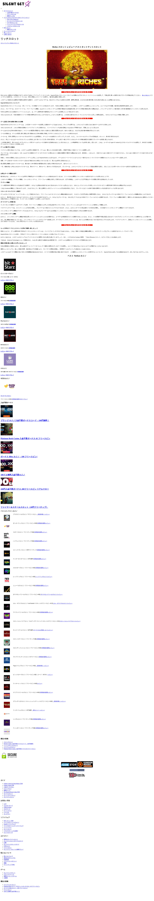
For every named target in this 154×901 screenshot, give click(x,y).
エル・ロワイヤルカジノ (60, 603)
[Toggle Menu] (1, 8)
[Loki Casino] (10, 365)
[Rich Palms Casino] (7, 716)
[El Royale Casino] (7, 609)
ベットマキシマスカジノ (11, 745)
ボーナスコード (8, 11)
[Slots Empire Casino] (7, 627)
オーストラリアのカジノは (14, 21)
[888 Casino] (10, 294)
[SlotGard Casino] (7, 645)
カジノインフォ (5, 43)
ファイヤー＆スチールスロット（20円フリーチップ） (24, 507)
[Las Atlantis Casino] (7, 663)
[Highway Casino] (7, 547)
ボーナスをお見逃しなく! (40, 630)
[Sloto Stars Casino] (7, 574)
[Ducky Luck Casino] (10, 392)
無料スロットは (11, 29)
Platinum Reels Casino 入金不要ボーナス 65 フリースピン (25, 438)
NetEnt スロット (14, 43)
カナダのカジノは (12, 22)
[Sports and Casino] (7, 538)
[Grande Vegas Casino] (7, 707)
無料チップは (11, 16)
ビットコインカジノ (9, 31)
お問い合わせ (8, 34)
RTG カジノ (7, 27)
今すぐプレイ (10, 280)
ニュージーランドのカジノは (15, 24)
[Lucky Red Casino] (7, 689)
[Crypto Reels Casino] (7, 698)
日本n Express (7, 807)
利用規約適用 (12, 300)
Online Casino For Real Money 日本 (13, 783)
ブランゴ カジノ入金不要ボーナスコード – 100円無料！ (25, 420)
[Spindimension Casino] (7, 654)
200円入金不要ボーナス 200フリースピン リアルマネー (25, 489)
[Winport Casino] (7, 734)
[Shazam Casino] (7, 725)
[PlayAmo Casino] (10, 317)
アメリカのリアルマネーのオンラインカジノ (17, 17)
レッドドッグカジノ (41, 576)
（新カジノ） (36, 710)
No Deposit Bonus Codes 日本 (12, 792)
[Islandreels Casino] (7, 618)
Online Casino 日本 (9, 785)
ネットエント (146, 95)
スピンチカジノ (8, 742)
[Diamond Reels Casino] (7, 600)
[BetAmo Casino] (10, 341)
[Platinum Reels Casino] (7, 520)
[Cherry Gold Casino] (7, 636)
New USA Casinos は (12, 19)
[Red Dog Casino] (7, 582)
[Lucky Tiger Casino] (7, 565)
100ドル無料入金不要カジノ (13, 475)
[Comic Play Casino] (7, 556)
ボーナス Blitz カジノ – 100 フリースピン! (19, 457)
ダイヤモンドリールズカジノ (48, 594)
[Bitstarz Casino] (10, 270)
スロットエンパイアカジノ (67, 621)
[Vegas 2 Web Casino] (7, 671)
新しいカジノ (8, 32)
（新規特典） (40, 514)
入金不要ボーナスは (13, 12)
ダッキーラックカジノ (6, 395)
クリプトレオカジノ (9, 747)
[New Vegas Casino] (7, 591)
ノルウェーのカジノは (13, 26)
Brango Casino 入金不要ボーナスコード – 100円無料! (18, 743)
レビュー (3, 280)
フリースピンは (11, 14)
